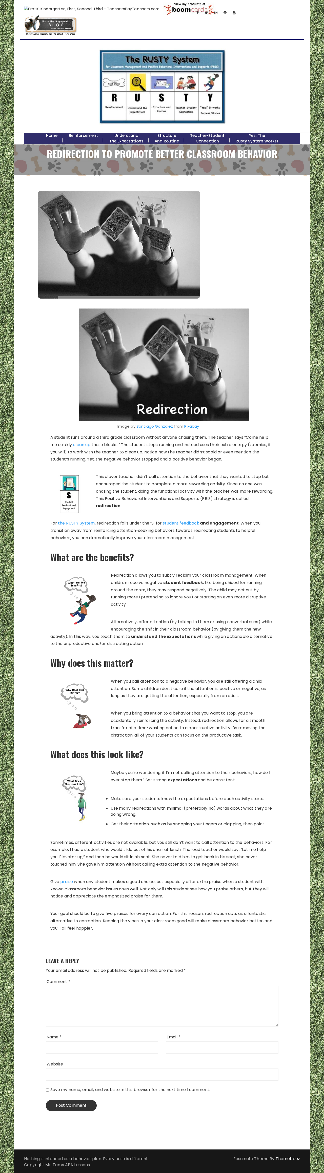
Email (173, 1037)
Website (55, 1064)
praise (66, 882)
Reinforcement (83, 135)
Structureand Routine (167, 138)
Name (54, 1037)
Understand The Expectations (126, 138)
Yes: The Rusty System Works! (257, 138)
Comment (58, 982)
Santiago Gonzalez (154, 426)
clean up (81, 445)
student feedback (181, 523)
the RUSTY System (76, 523)
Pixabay (191, 426)
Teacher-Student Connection (207, 138)
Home (52, 135)
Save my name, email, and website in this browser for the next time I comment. (130, 1089)
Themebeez (288, 1159)
